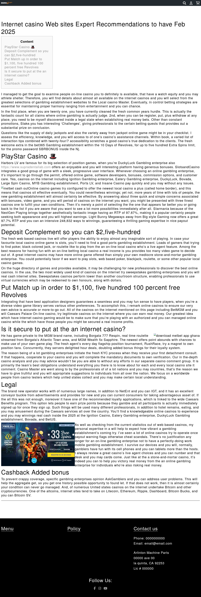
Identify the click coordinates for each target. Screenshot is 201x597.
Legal (9, 79)
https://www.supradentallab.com (26, 166)
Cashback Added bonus (23, 83)
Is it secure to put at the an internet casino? (25, 73)
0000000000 (155, 538)
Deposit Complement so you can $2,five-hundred (26, 52)
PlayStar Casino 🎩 (20, 46)
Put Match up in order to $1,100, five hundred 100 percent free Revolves (24, 63)
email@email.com (158, 543)
